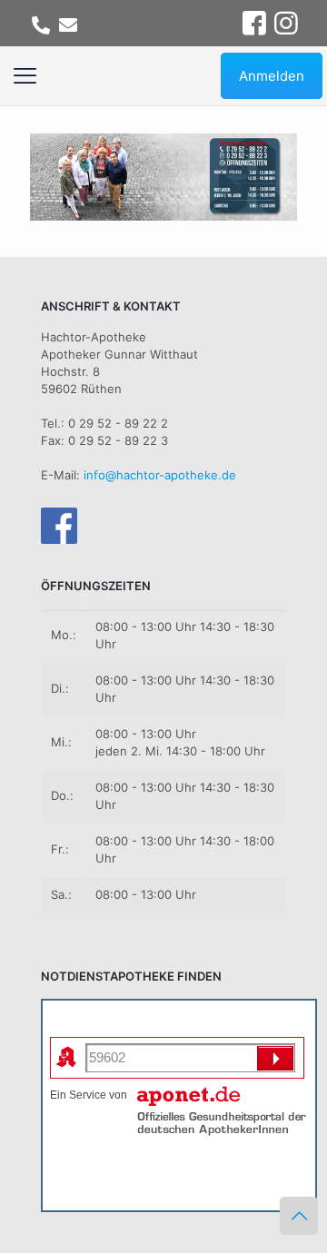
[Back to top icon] (299, 1216)
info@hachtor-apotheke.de (160, 475)
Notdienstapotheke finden (122, 1021)
